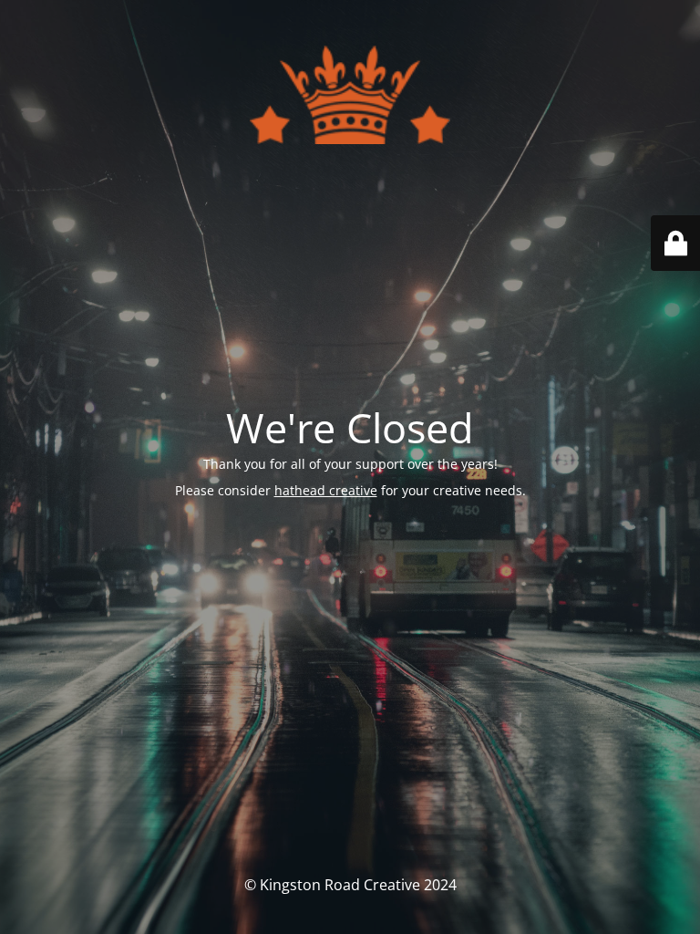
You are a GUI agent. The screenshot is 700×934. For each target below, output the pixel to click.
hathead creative (325, 490)
